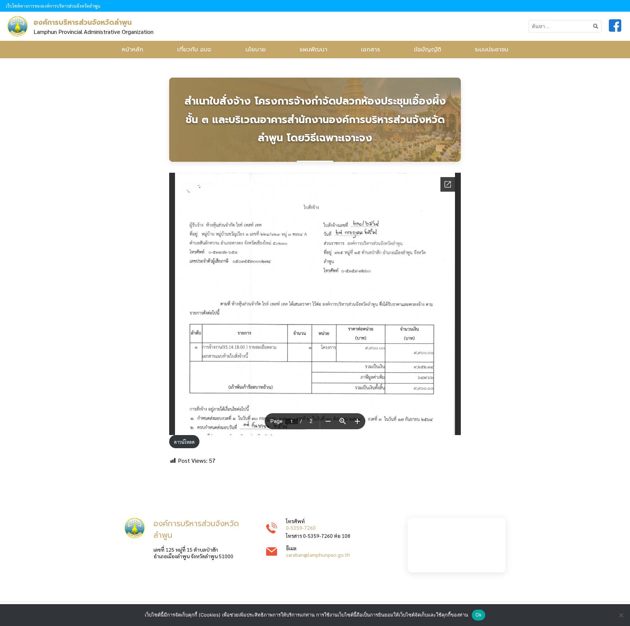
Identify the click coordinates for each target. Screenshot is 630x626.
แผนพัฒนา (313, 49)
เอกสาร (370, 49)
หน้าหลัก (132, 49)
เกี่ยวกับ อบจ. (194, 49)
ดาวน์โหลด (184, 442)
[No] (621, 615)
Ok (478, 615)
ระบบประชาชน (491, 49)
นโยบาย (255, 49)
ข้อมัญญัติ (427, 49)
